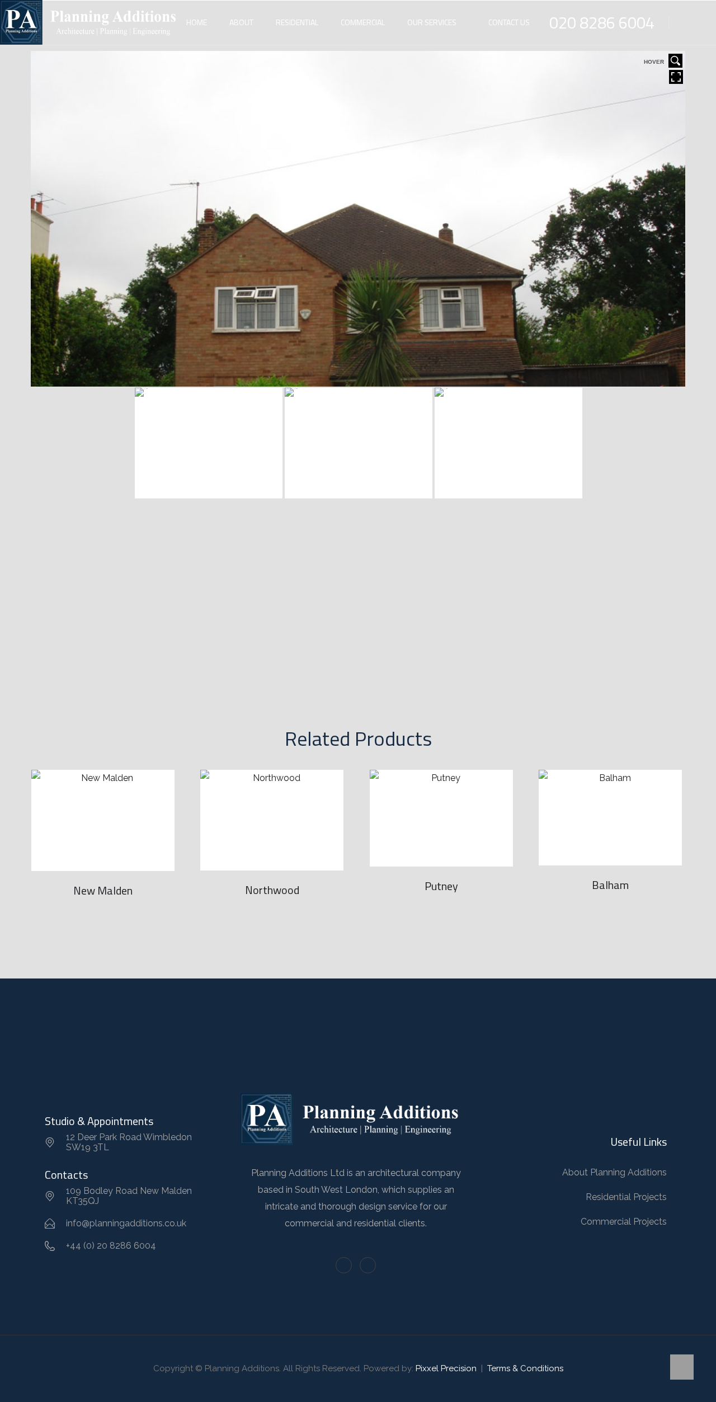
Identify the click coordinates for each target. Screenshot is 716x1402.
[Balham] (610, 817)
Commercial (363, 22)
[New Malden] (103, 820)
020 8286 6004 (601, 22)
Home (196, 22)
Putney (441, 886)
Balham (610, 884)
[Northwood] (272, 820)
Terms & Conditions (525, 1368)
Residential (297, 22)
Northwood (272, 889)
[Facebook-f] (344, 1265)
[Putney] (441, 818)
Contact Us (509, 22)
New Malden (103, 890)
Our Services (431, 22)
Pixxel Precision (446, 1368)
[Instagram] (368, 1265)
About (241, 22)
